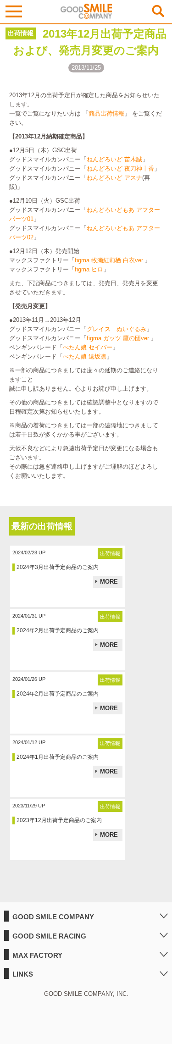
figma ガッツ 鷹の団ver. (118, 338)
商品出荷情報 (106, 113)
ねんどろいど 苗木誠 (114, 159)
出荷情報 (20, 33)
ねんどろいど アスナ (114, 177)
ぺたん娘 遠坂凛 (84, 356)
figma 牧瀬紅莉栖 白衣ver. (109, 260)
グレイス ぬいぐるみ (116, 329)
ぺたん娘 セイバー (87, 347)
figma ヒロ (89, 269)
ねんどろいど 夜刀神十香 (120, 168)
